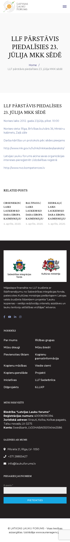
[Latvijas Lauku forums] (16, 6)
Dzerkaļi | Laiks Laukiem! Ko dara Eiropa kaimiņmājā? (57, 210)
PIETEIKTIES (35, 500)
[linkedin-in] (15, 317)
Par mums (10, 340)
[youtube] (9, 317)
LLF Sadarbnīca (45, 380)
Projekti (40, 372)
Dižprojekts (11, 387)
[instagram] (20, 317)
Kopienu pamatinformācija (47, 356)
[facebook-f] (4, 317)
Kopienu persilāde (16, 372)
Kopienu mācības (15, 365)
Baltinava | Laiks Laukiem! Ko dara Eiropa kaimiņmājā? (34, 210)
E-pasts (8, 485)
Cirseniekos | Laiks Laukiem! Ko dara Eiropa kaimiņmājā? (12, 210)
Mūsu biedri (42, 347)
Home (33, 65)
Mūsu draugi (12, 347)
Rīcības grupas (45, 340)
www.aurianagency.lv (48, 532)
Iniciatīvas (10, 380)
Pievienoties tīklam (16, 354)
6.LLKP (39, 387)
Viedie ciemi (43, 365)
